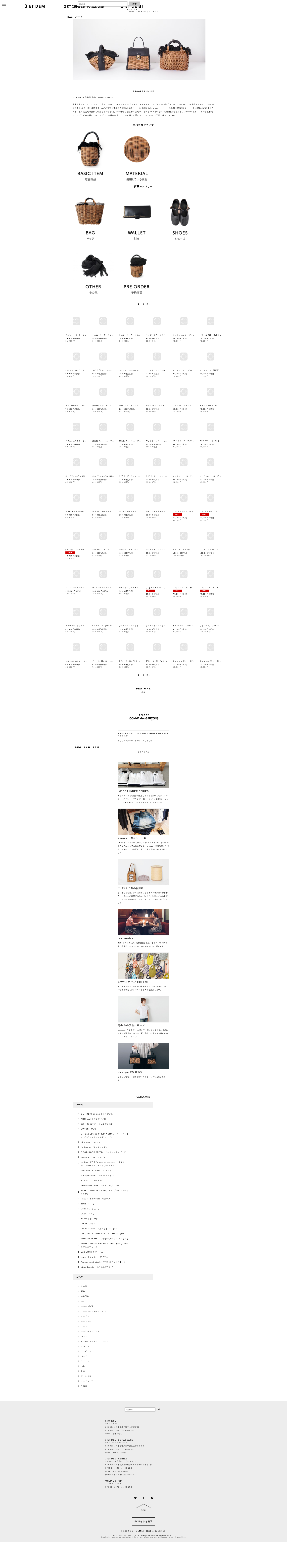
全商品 (84, 1286)
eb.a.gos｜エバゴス (90, 1142)
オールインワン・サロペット (94, 1341)
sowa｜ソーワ (88, 1204)
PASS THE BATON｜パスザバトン (98, 1199)
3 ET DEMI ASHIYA (116, 1459)
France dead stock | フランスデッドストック (103, 1262)
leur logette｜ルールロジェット (96, 1170)
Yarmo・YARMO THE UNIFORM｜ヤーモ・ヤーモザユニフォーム (104, 1245)
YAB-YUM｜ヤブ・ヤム (92, 1252)
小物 (83, 1366)
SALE (83, 1301)
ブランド (80, 1105)
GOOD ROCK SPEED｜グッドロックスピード (103, 1152)
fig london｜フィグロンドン (94, 1147)
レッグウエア (87, 1381)
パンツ (84, 1336)
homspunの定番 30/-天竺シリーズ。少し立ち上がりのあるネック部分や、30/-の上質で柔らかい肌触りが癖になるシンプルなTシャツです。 (143, 1030)
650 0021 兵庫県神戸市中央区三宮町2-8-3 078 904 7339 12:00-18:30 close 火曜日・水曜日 (124, 1449)
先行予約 (85, 1296)
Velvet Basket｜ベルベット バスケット (100, 1229)
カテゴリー (81, 1277)
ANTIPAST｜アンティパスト (94, 1119)
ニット (84, 1326)
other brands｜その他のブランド (97, 1267)
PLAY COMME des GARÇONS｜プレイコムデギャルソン (105, 1192)
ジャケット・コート (90, 1331)
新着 (83, 1291)
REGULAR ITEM (87, 747)
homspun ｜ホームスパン (93, 1157)
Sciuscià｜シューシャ (91, 1209)
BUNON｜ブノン (89, 1129)
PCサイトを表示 (144, 1521)
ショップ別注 (87, 1306)
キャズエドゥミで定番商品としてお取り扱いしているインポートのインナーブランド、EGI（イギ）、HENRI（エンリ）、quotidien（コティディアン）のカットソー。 (143, 796)
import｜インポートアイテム (94, 1257)
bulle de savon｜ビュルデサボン (97, 1124)
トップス (85, 1316)
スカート (85, 1346)
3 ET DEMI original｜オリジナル (97, 1114)
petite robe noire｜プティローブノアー (100, 1185)
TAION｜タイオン (89, 1219)
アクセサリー (87, 1376)
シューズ (85, 1361)
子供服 (84, 1386)
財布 (83, 1371)
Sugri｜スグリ (88, 1214)
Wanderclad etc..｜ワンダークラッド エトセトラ (105, 1239)
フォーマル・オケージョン (93, 1311)
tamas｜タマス (88, 1224)
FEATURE (143, 688)
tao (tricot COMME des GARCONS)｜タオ (102, 1234)
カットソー (86, 1321)
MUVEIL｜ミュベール (91, 1180)
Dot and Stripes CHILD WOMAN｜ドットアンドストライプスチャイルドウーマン (105, 1135)
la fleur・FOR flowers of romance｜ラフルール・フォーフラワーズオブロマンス (104, 1163)
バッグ (84, 1356)
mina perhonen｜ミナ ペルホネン (97, 1175)
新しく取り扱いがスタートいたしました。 (143, 737)
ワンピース (86, 1351)
